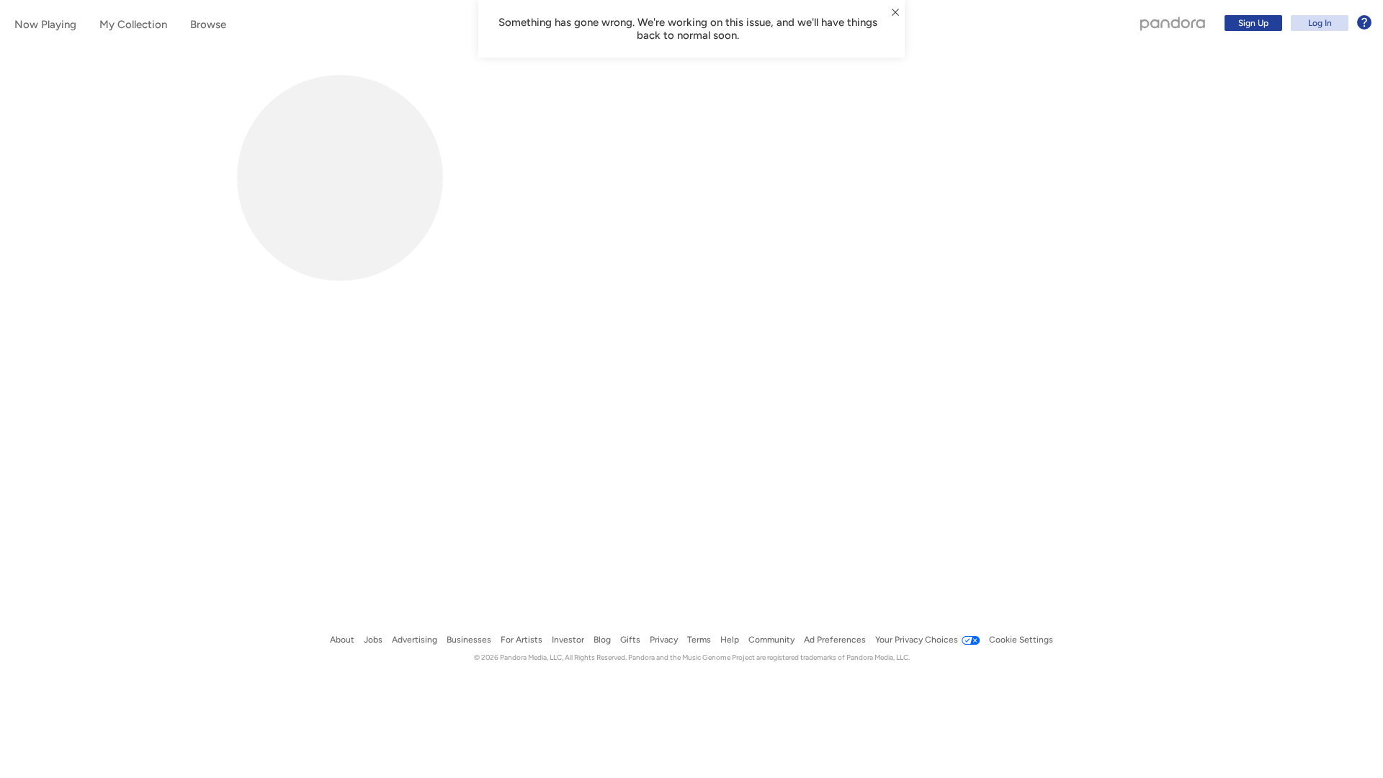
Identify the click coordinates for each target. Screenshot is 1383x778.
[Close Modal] (895, 12)
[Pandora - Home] (1173, 23)
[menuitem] (1295, 23)
